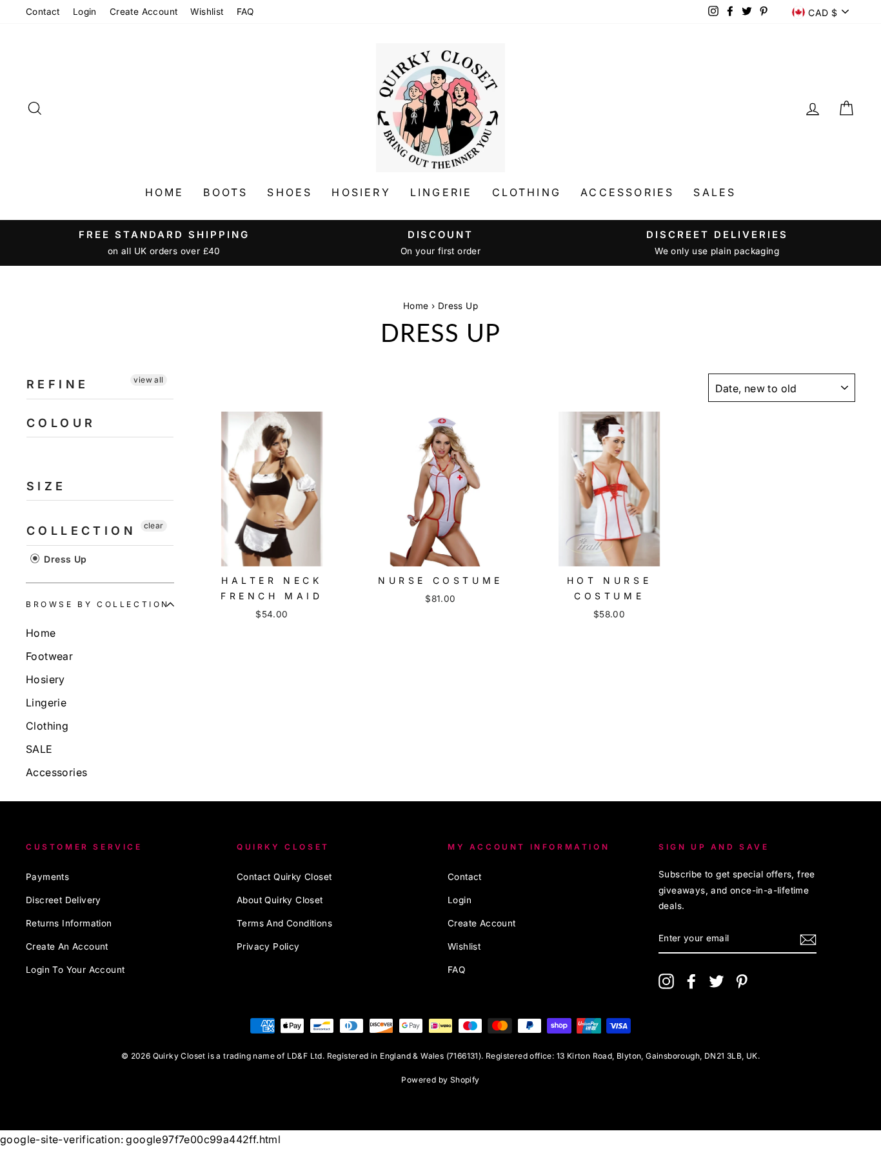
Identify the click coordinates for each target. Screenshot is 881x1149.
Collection (81, 530)
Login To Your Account (75, 969)
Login (85, 11)
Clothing (527, 192)
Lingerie (441, 192)
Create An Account (67, 946)
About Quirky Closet (280, 900)
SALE (39, 749)
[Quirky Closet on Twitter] (716, 981)
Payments (47, 877)
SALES (714, 192)
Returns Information (69, 923)
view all (148, 380)
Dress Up (458, 306)
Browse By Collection (98, 604)
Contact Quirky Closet (284, 877)
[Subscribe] (808, 938)
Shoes (289, 192)
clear (154, 525)
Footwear (49, 656)
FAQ (245, 11)
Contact (43, 11)
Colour (60, 423)
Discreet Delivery (63, 900)
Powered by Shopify (440, 1079)
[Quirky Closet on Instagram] (666, 981)
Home (164, 192)
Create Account (144, 11)
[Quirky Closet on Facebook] (691, 981)
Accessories (627, 192)
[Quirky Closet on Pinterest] (741, 981)
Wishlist (206, 11)
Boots (225, 192)
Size (46, 486)
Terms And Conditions (284, 923)
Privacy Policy (268, 946)
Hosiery (361, 192)
